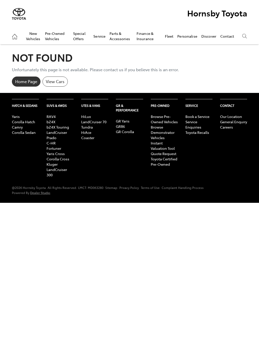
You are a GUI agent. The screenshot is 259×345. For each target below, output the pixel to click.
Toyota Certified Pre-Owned (164, 161)
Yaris (16, 116)
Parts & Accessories (120, 36)
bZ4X (51, 121)
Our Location (231, 116)
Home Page (26, 81)
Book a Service (197, 116)
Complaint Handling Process (183, 188)
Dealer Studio (40, 192)
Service (99, 36)
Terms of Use (150, 188)
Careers (226, 127)
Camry (17, 127)
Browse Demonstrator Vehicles (163, 132)
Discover (208, 36)
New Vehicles (33, 36)
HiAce (86, 132)
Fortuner (54, 148)
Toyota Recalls (197, 132)
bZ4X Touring (58, 127)
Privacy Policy (129, 188)
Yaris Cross (56, 153)
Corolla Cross (58, 158)
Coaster (87, 137)
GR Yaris (123, 121)
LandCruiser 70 (93, 121)
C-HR (51, 142)
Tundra (87, 127)
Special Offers (79, 36)
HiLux (86, 116)
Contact (227, 36)
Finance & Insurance (145, 36)
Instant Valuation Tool (163, 145)
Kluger (52, 164)
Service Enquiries (193, 124)
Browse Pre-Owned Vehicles (164, 119)
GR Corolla (125, 131)
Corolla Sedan (24, 132)
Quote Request (163, 153)
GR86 (120, 126)
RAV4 (51, 116)
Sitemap (111, 188)
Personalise (187, 36)
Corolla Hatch (23, 121)
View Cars (55, 81)
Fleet (169, 36)
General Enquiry (233, 121)
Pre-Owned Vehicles (54, 36)
